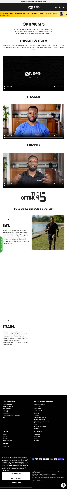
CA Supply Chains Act (40, 417)
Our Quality (37, 406)
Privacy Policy (38, 410)
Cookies (36, 415)
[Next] (55, 1)
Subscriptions (6, 412)
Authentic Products (39, 404)
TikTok (35, 438)
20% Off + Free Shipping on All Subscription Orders (33, 1)
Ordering (5, 410)
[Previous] (12, 1)
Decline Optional (16, 478)
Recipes (5, 436)
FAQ (4, 417)
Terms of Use (37, 408)
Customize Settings (16, 482)
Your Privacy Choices (40, 426)
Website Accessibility (40, 419)
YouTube (36, 440)
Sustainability (37, 423)
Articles (5, 434)
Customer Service (7, 404)
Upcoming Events (7, 440)
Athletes (5, 438)
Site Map (36, 428)
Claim (36, 424)
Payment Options (7, 408)
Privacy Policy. (5, 470)
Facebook (37, 436)
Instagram (37, 434)
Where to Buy (38, 412)
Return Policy (6, 414)
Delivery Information (8, 406)
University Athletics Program (41, 421)
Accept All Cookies (16, 473)
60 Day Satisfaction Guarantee (11, 415)
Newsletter (37, 414)
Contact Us (6, 446)
